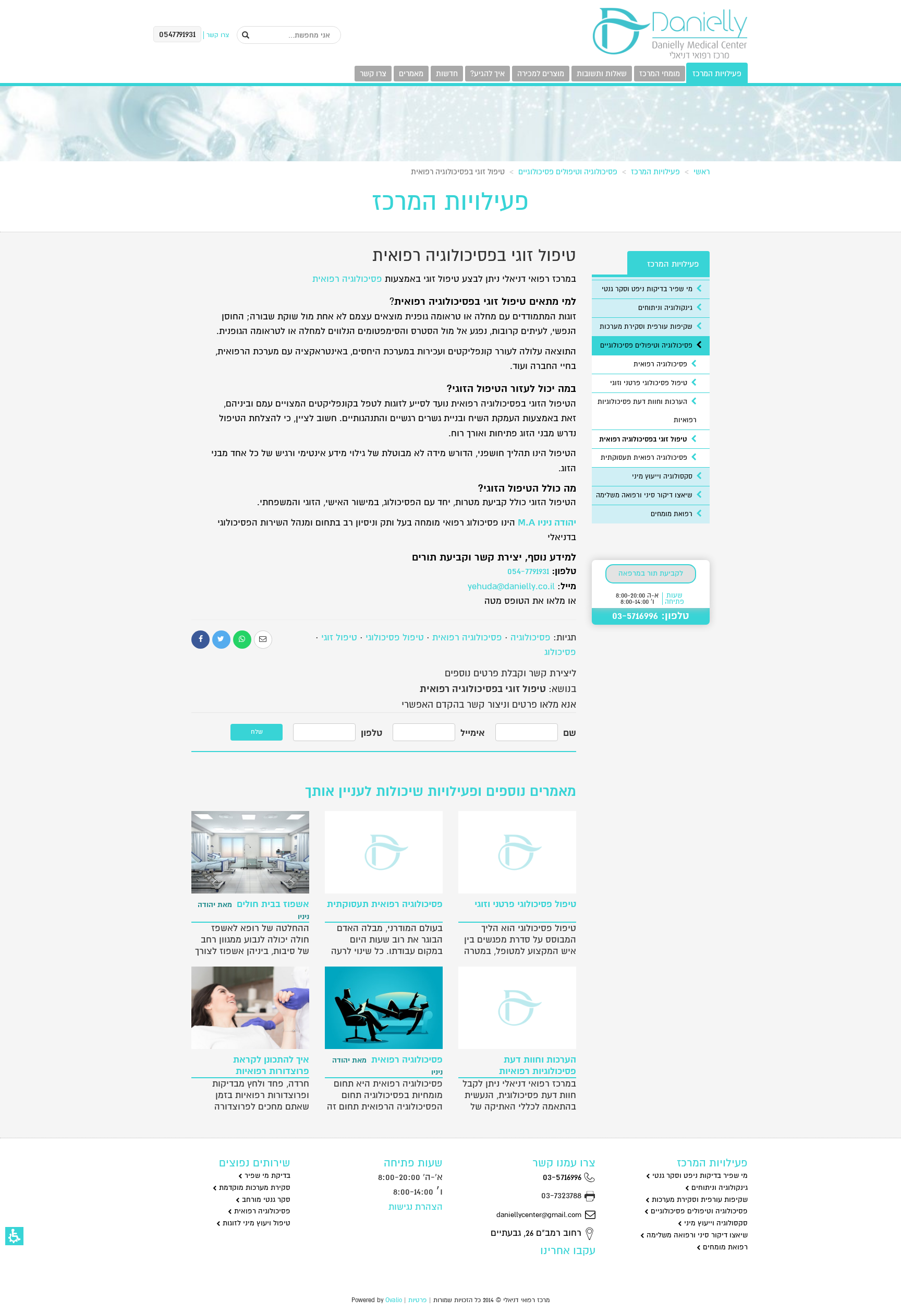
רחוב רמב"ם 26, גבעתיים (537, 1232)
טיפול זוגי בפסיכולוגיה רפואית (644, 439)
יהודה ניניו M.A (547, 523)
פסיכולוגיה (530, 637)
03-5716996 (563, 1177)
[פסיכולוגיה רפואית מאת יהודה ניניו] (384, 1008)
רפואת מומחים (673, 514)
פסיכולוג (560, 652)
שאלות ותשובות (602, 73)
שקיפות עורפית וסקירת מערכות (647, 327)
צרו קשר (373, 73)
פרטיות (417, 1300)
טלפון (371, 733)
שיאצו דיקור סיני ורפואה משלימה (645, 495)
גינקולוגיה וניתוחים (666, 308)
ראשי (701, 171)
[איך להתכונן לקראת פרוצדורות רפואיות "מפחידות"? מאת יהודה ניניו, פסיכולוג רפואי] (250, 1008)
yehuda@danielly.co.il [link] (511, 586)
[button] (14, 1236)
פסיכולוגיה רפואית (347, 278)
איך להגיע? (487, 73)
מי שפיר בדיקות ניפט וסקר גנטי (648, 289)
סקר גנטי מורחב (265, 1199)
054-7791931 (528, 571)
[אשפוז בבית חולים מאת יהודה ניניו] (250, 852)
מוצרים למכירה (540, 73)
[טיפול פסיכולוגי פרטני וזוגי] (517, 852)
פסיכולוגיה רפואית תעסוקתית (645, 458)
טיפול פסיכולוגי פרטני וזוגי (649, 383)
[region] (450, 169)
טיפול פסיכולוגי (395, 637)
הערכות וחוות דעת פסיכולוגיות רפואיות (537, 1065)
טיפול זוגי (339, 637)
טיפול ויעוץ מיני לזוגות (255, 1223)
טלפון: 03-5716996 (650, 616)
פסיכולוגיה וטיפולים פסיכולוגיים (567, 171)
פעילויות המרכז (716, 73)
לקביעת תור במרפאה (650, 573)
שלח (257, 732)
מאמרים (411, 73)
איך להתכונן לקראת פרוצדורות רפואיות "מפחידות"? (259, 1065)
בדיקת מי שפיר (266, 1175)
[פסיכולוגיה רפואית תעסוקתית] (384, 852)
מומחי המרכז (659, 73)
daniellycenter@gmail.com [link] (538, 1214)
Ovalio (393, 1300)
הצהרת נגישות (415, 1206)
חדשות (447, 73)
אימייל (472, 733)
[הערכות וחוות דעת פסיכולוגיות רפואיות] (517, 1008)
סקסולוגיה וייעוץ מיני (663, 476)
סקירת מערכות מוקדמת (253, 1187)
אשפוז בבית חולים (253, 910)
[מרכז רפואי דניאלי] (669, 33)
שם (569, 733)
